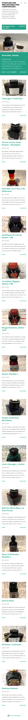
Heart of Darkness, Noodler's (10, 555)
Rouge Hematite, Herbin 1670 (13, 328)
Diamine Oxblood (10, 688)
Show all (22, 26)
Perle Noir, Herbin (10, 55)
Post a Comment (12, 72)
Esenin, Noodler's (10, 374)
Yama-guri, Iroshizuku (12, 98)
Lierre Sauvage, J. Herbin (13, 464)
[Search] (21, 3)
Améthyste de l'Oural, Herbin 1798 (12, 236)
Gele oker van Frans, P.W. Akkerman (13, 189)
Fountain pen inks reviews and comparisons (10, 4)
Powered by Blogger (14, 715)
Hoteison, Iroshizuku (11, 644)
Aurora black (8, 600)
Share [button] (3, 72)
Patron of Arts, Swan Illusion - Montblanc (11, 143)
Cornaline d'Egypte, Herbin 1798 (11, 282)
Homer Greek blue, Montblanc (10, 419)
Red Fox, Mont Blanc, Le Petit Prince (13, 509)
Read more (23, 72)
